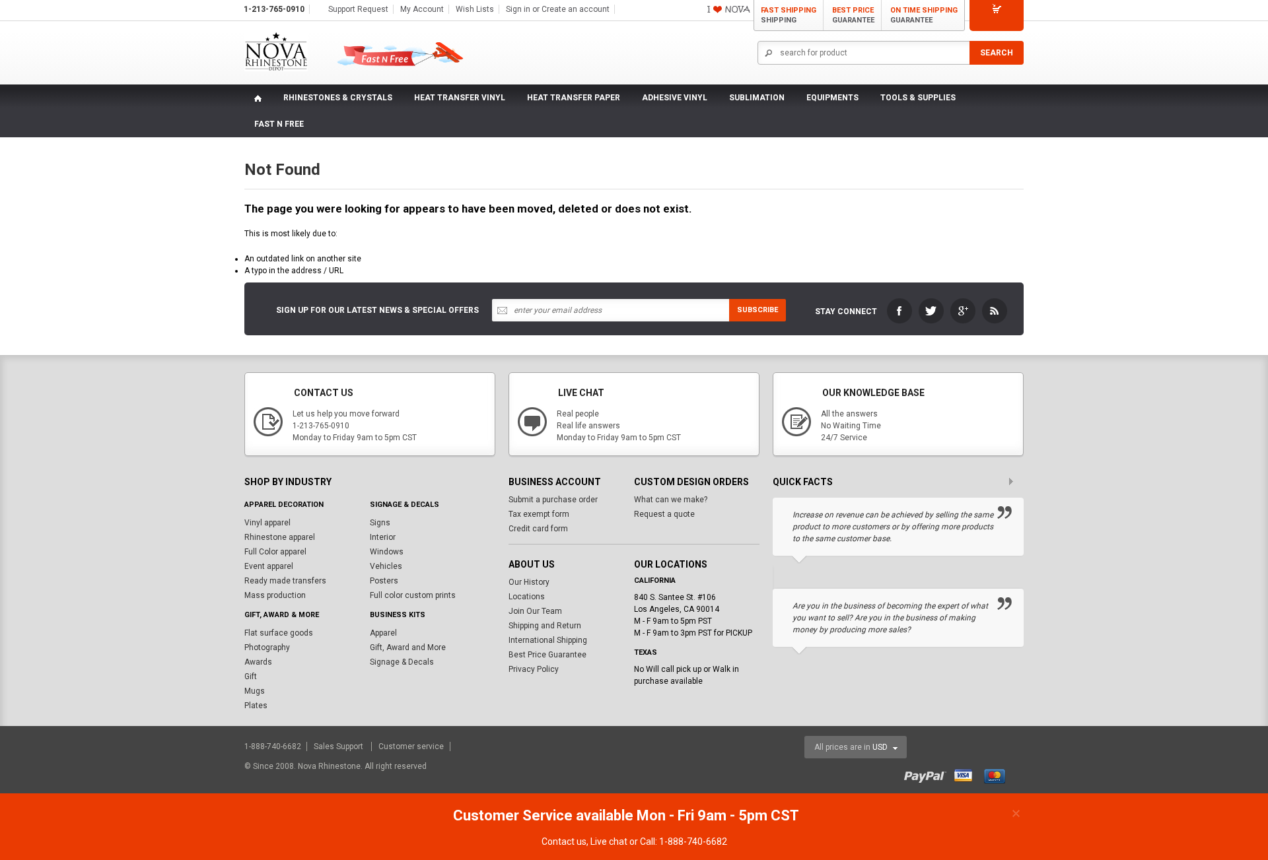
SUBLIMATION (757, 97)
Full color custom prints (413, 595)
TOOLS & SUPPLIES (918, 97)
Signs (380, 522)
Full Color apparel (275, 551)
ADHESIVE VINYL (674, 97)
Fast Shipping (788, 15)
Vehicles (386, 566)
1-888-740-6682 (273, 746)
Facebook (899, 310)
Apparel (383, 633)
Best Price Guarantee (547, 654)
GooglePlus (962, 310)
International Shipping (548, 640)
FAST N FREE (279, 124)
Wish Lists (475, 9)
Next (1016, 482)
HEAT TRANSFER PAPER (573, 97)
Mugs (254, 691)
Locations (527, 596)
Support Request (358, 9)
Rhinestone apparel (279, 537)
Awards (258, 662)
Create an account (576, 9)
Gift (250, 676)
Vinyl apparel (267, 522)
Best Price (853, 15)
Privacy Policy (534, 669)
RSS (994, 310)
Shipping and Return (545, 625)
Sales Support (339, 746)
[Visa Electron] (968, 774)
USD (880, 747)
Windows (387, 551)
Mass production (275, 595)
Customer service (411, 746)
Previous (989, 482)
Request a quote (664, 514)
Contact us (564, 841)
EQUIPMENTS (832, 97)
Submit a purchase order (553, 499)
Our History (529, 582)
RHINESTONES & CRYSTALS (337, 97)
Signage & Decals (402, 662)
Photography (267, 647)
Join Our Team (535, 611)
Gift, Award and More (408, 647)
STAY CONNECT (846, 311)
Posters (384, 580)
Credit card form (538, 528)
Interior (383, 537)
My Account (422, 9)
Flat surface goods (278, 633)
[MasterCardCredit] (999, 774)
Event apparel (268, 566)
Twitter (931, 310)
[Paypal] (928, 774)
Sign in (518, 9)
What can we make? (670, 499)
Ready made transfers (285, 580)
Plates (255, 705)
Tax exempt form (539, 514)
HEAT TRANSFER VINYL (459, 97)
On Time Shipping (924, 15)
